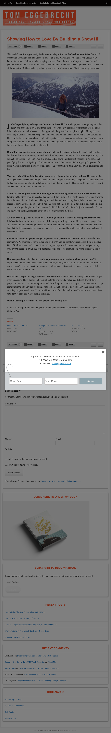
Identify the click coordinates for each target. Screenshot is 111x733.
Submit (90, 381)
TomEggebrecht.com (61, 363)
